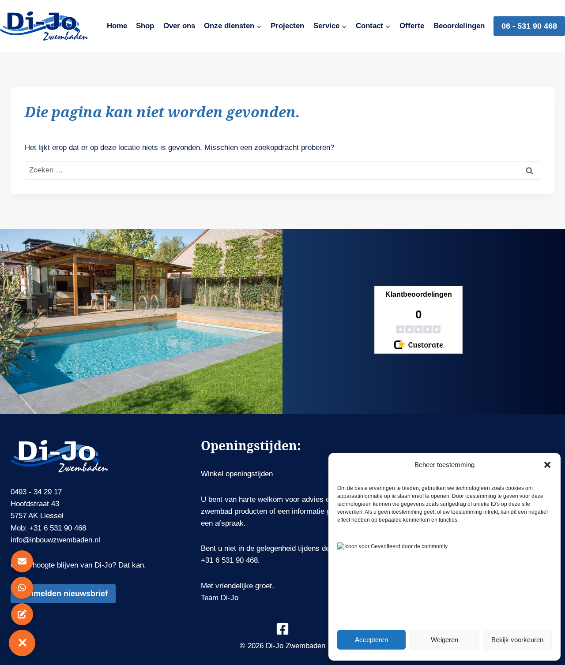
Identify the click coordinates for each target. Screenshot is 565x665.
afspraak (229, 523)
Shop (145, 26)
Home (117, 26)
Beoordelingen (459, 26)
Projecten (287, 26)
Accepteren (371, 639)
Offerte (411, 26)
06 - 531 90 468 (529, 26)
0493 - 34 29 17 (36, 492)
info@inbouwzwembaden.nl (55, 540)
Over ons (179, 26)
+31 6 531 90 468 (57, 528)
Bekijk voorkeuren (517, 639)
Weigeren (444, 639)
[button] (547, 464)
